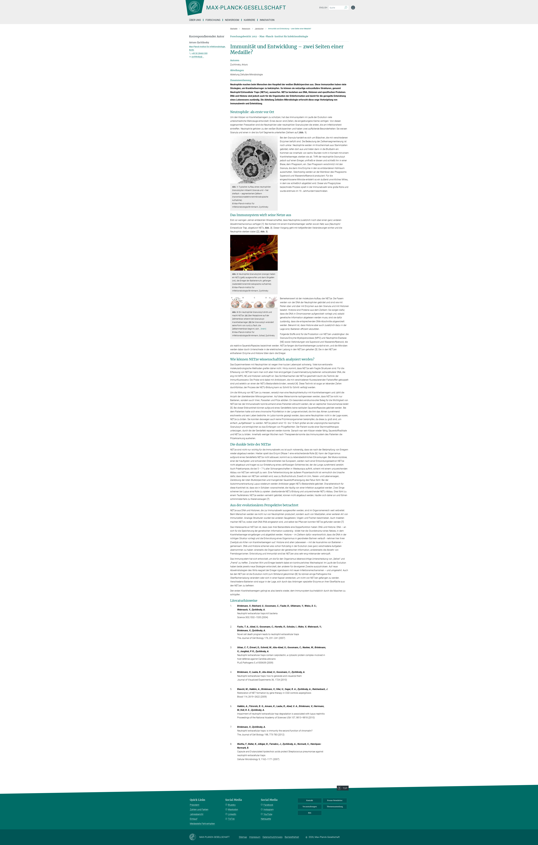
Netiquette (266, 819)
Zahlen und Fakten (199, 809)
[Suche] (346, 8)
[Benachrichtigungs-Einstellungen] (353, 8)
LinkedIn (232, 814)
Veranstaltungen (310, 807)
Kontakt (309, 800)
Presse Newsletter (335, 800)
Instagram (269, 809)
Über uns (195, 20)
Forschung (213, 20)
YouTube (268, 814)
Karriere (249, 20)
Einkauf (193, 819)
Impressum (254, 837)
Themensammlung (335, 807)
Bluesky (232, 805)
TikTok (231, 819)
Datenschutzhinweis (272, 837)
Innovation (267, 20)
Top (345, 788)
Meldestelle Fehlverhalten (202, 823)
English (323, 7)
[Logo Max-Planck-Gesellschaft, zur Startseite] (235, 10)
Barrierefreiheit (292, 837)
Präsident (194, 805)
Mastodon (233, 809)
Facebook (268, 805)
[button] (275, 181)
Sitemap (243, 837)
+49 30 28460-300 (199, 53)
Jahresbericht (196, 814)
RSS (309, 813)
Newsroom (232, 20)
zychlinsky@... (198, 57)
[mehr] (263, 329)
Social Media (233, 799)
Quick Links (197, 799)
